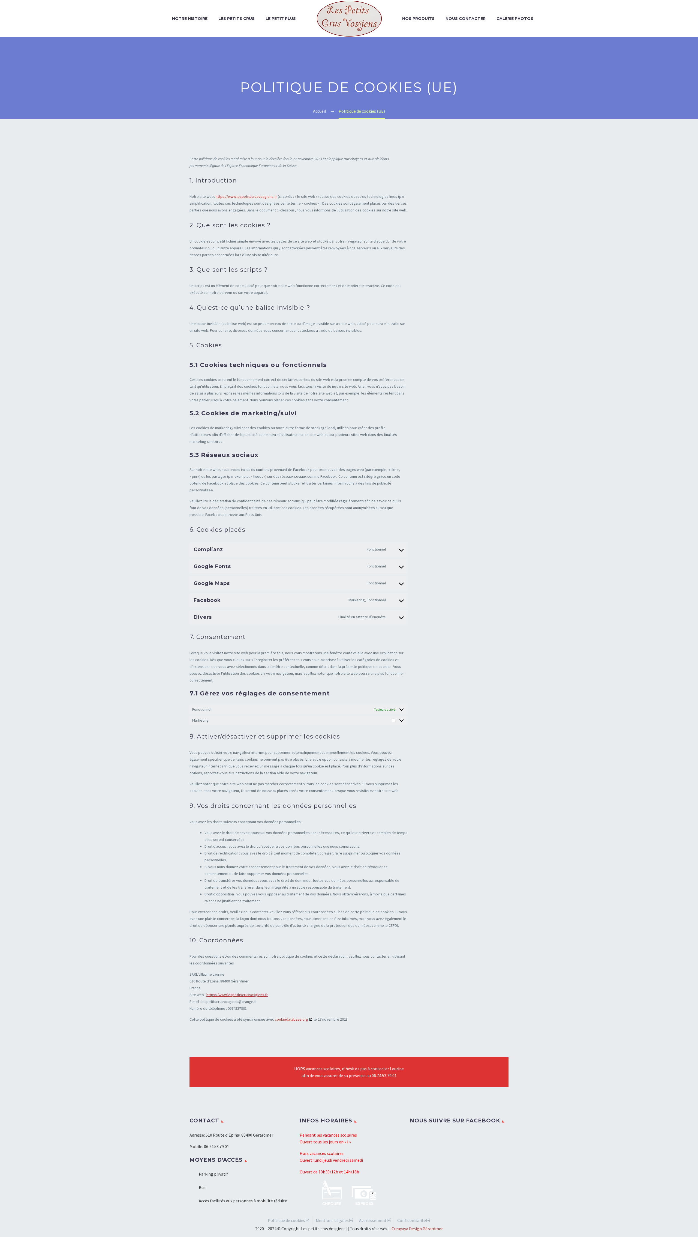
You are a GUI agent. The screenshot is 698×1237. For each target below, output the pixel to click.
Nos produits (418, 18)
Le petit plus (281, 18)
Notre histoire (189, 18)
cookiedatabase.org (291, 1019)
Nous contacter (466, 18)
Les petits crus (236, 18)
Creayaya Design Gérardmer (417, 1228)
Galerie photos (515, 18)
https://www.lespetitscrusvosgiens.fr (246, 196)
